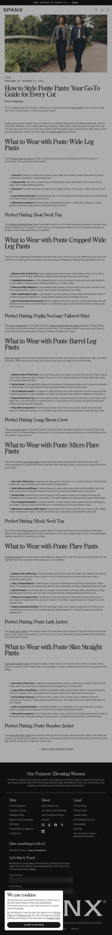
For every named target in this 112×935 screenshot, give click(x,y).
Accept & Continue (34, 925)
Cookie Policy (53, 918)
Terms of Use (24, 915)
